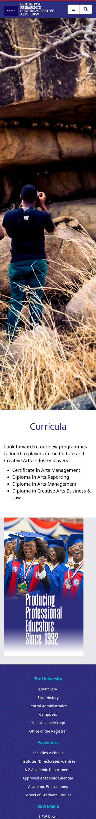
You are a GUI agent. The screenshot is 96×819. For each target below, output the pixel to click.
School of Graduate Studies (48, 794)
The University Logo (48, 722)
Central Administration (48, 705)
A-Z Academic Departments (48, 769)
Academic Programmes (48, 786)
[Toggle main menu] (73, 9)
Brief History (48, 697)
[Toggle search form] (85, 9)
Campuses (48, 714)
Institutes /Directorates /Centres (48, 761)
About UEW (48, 689)
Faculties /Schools (48, 752)
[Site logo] (11, 11)
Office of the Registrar (48, 731)
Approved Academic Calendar (48, 778)
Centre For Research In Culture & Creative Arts (37, 9)
